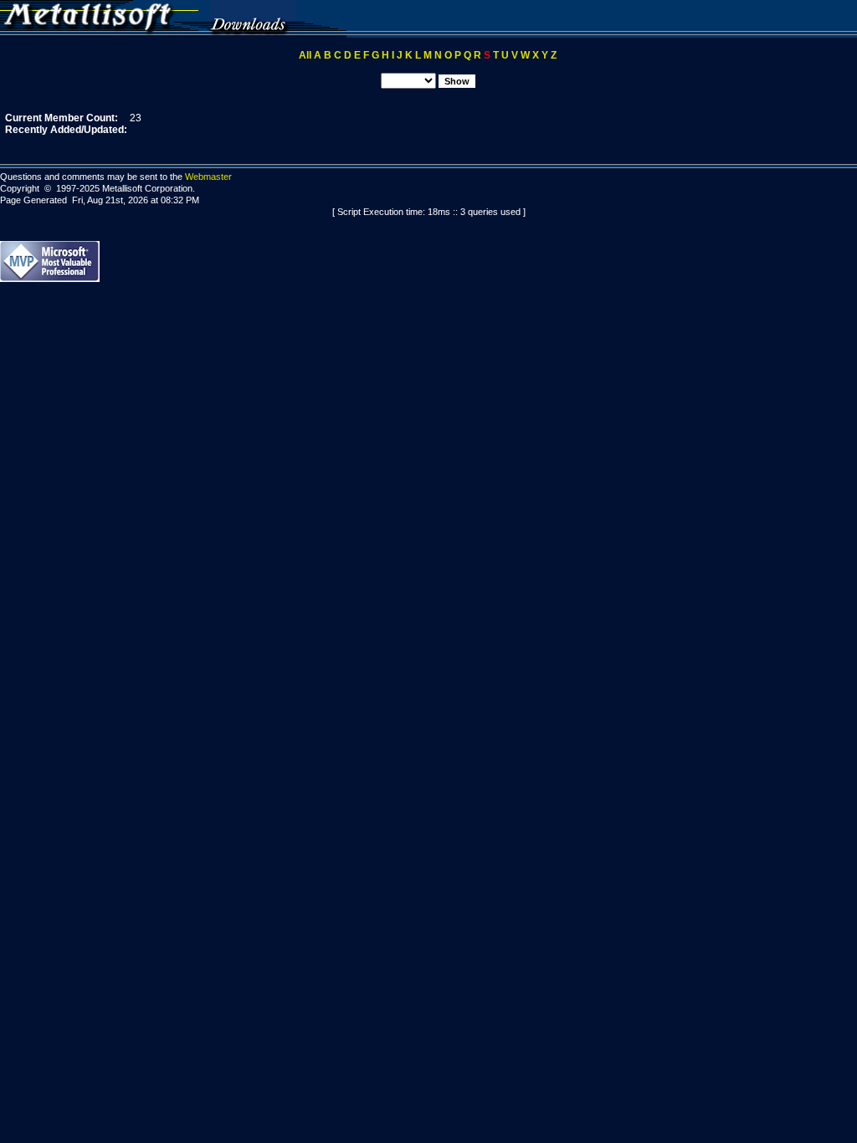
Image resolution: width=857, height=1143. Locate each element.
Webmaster (208, 177)
